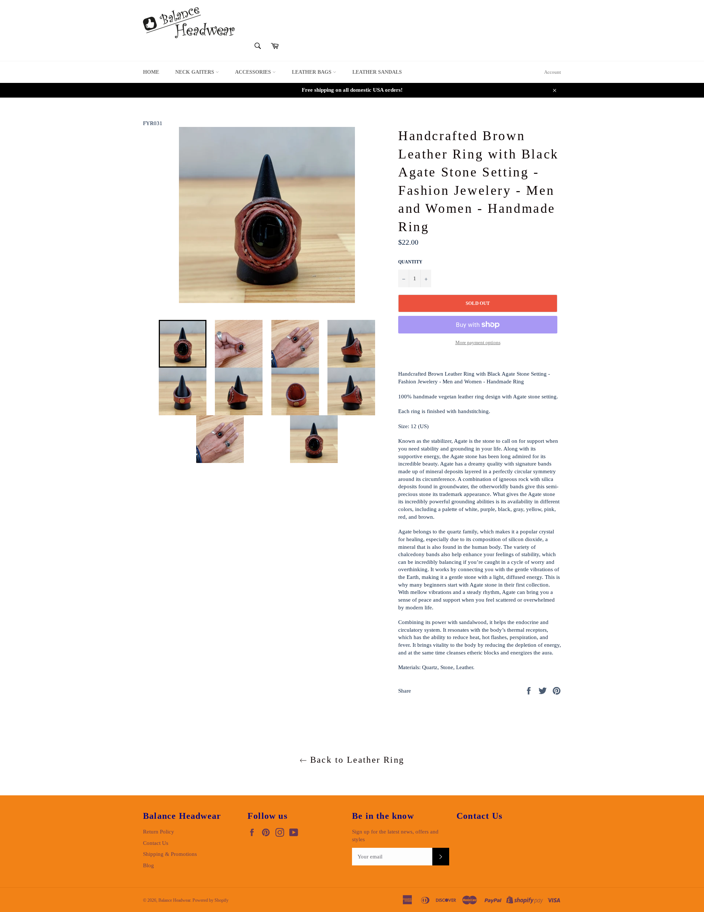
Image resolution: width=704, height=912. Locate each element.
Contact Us (155, 843)
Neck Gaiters (195, 72)
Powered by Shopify (210, 900)
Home (151, 72)
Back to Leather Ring (355, 760)
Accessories (253, 72)
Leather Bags (312, 72)
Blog (148, 865)
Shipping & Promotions (170, 854)
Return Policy (158, 832)
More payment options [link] (477, 342)
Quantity (410, 262)
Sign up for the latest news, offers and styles (395, 835)
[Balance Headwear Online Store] (189, 22)
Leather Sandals (377, 72)
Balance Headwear (174, 900)
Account (552, 72)
